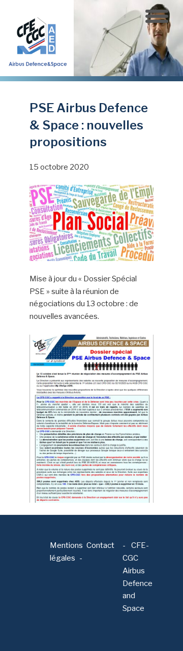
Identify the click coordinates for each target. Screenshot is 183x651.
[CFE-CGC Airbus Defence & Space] (37, 37)
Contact (100, 545)
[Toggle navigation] (157, 16)
